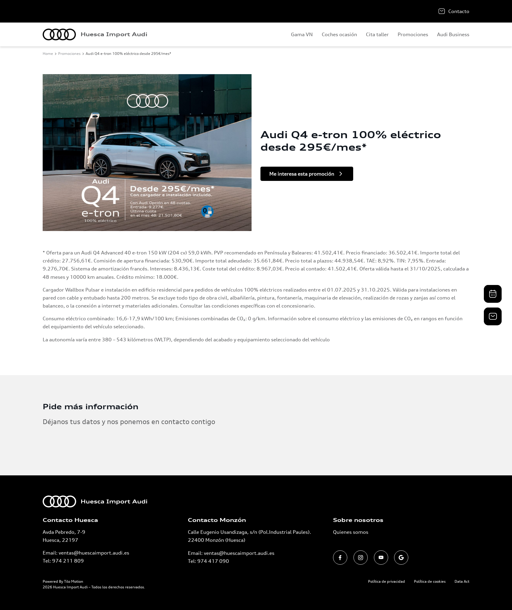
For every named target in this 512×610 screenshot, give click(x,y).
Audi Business (453, 34)
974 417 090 (213, 561)
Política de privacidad (386, 581)
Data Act (462, 581)
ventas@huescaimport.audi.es (94, 553)
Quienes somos (350, 532)
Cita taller (377, 34)
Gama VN (302, 34)
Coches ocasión (339, 34)
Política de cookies (430, 581)
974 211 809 (68, 561)
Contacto (458, 11)
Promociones (413, 34)
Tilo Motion (73, 581)
